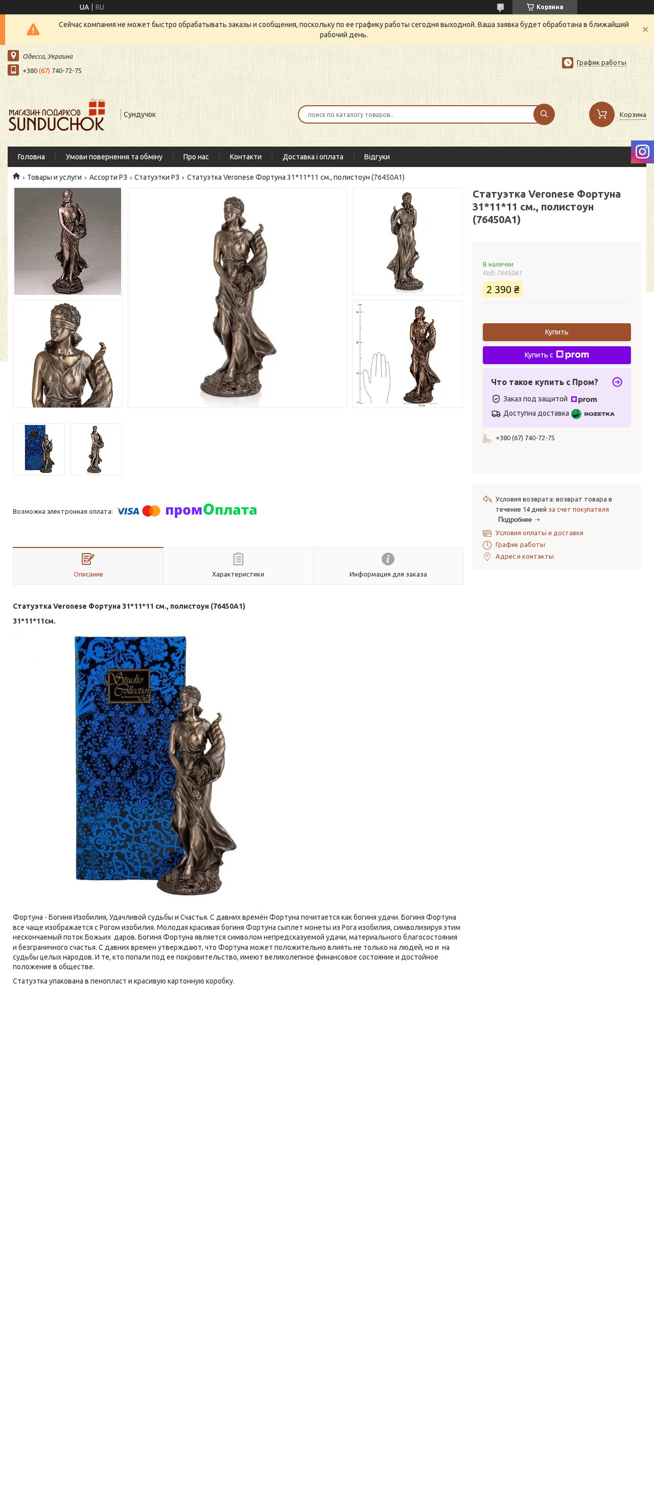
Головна (31, 156)
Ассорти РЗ (108, 177)
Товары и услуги (54, 177)
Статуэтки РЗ (156, 177)
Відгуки (377, 156)
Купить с (539, 355)
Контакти (246, 156)
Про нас (196, 156)
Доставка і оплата (313, 156)
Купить (557, 332)
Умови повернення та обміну (114, 156)
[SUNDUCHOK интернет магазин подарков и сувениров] (59, 113)
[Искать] (544, 114)
